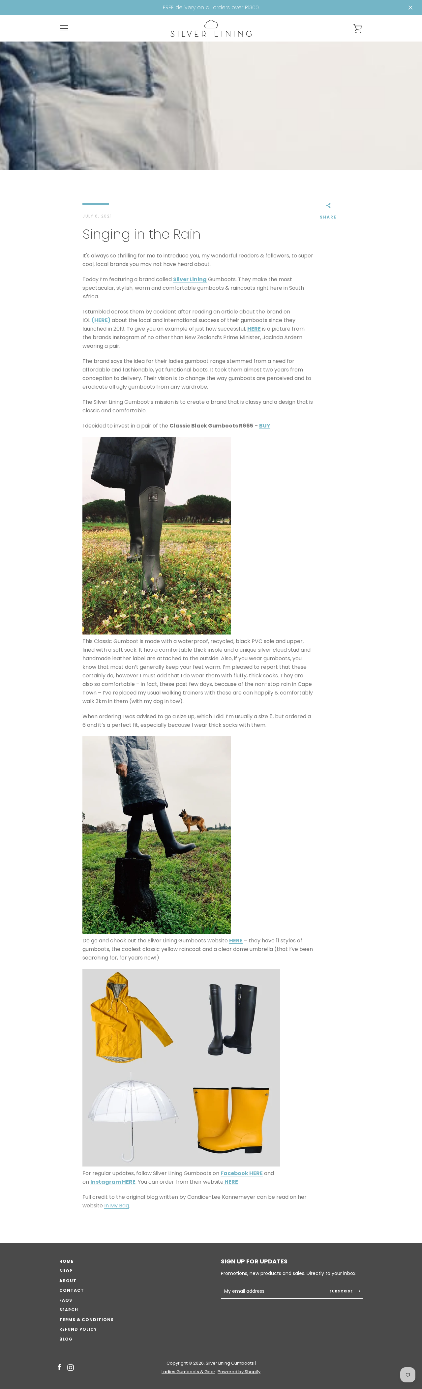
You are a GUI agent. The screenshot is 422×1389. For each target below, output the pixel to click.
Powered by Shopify (239, 1371)
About (67, 1281)
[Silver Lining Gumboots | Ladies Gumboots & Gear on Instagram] (70, 1367)
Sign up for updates (254, 1261)
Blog (66, 1339)
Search (68, 1310)
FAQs (65, 1300)
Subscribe (341, 1291)
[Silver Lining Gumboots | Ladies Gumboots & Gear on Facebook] (59, 1367)
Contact (71, 1290)
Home (66, 1261)
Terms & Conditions (86, 1319)
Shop (66, 1271)
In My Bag (116, 1205)
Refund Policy (78, 1329)
